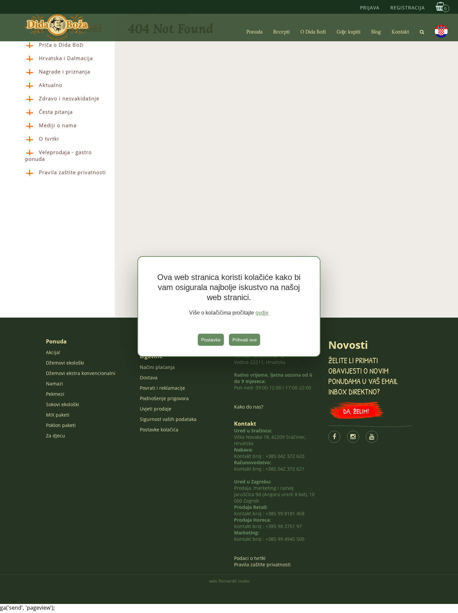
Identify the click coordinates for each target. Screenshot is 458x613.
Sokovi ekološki (62, 404)
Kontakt (400, 32)
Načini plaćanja (157, 367)
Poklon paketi (61, 425)
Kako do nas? (248, 407)
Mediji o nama (57, 125)
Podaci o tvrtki (250, 558)
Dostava (149, 377)
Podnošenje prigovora (164, 398)
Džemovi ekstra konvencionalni (80, 373)
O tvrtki (49, 138)
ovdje (262, 313)
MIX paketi (57, 415)
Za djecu (55, 435)
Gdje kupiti (348, 32)
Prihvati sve (244, 339)
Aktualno (50, 85)
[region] (229, 306)
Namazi (54, 383)
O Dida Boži (313, 32)
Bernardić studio (234, 581)
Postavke (211, 339)
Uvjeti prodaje (155, 409)
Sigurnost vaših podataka (168, 419)
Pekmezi (55, 394)
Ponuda (254, 32)
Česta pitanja (56, 111)
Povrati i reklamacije (162, 388)
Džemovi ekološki (65, 363)
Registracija (407, 7)
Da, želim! (356, 411)
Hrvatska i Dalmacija (66, 58)
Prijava (370, 7)
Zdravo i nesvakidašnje (69, 98)
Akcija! (53, 352)
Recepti (281, 32)
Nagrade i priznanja (64, 71)
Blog (376, 32)
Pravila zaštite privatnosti (72, 172)
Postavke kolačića (159, 429)
